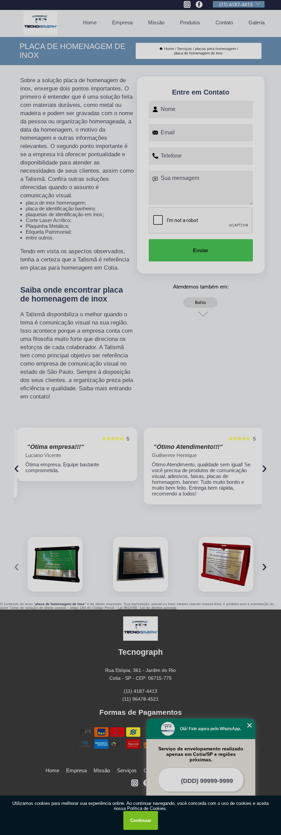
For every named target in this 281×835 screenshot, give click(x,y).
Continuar (140, 820)
